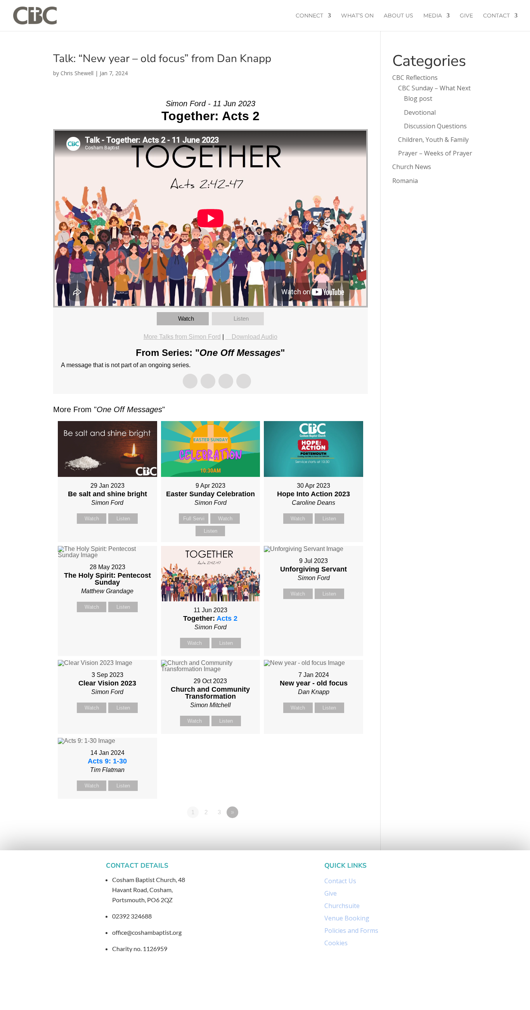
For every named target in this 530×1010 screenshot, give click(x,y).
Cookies (336, 943)
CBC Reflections (415, 77)
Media (432, 16)
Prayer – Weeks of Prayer (435, 153)
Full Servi (193, 518)
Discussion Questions (435, 126)
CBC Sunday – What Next (434, 88)
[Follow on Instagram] (257, 988)
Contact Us (340, 881)
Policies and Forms (351, 930)
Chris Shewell (77, 73)
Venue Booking (346, 918)
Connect (309, 16)
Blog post (418, 98)
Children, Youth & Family (433, 139)
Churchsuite (342, 905)
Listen (241, 318)
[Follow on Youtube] (276, 988)
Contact (496, 16)
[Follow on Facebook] (238, 988)
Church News (411, 166)
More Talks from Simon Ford (182, 336)
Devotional (420, 112)
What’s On (357, 16)
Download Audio (254, 336)
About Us (398, 16)
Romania (405, 180)
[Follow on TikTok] (293, 988)
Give (466, 16)
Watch (186, 318)
